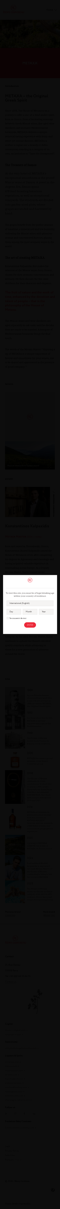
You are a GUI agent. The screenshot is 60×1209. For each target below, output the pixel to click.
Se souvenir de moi (17, 618)
